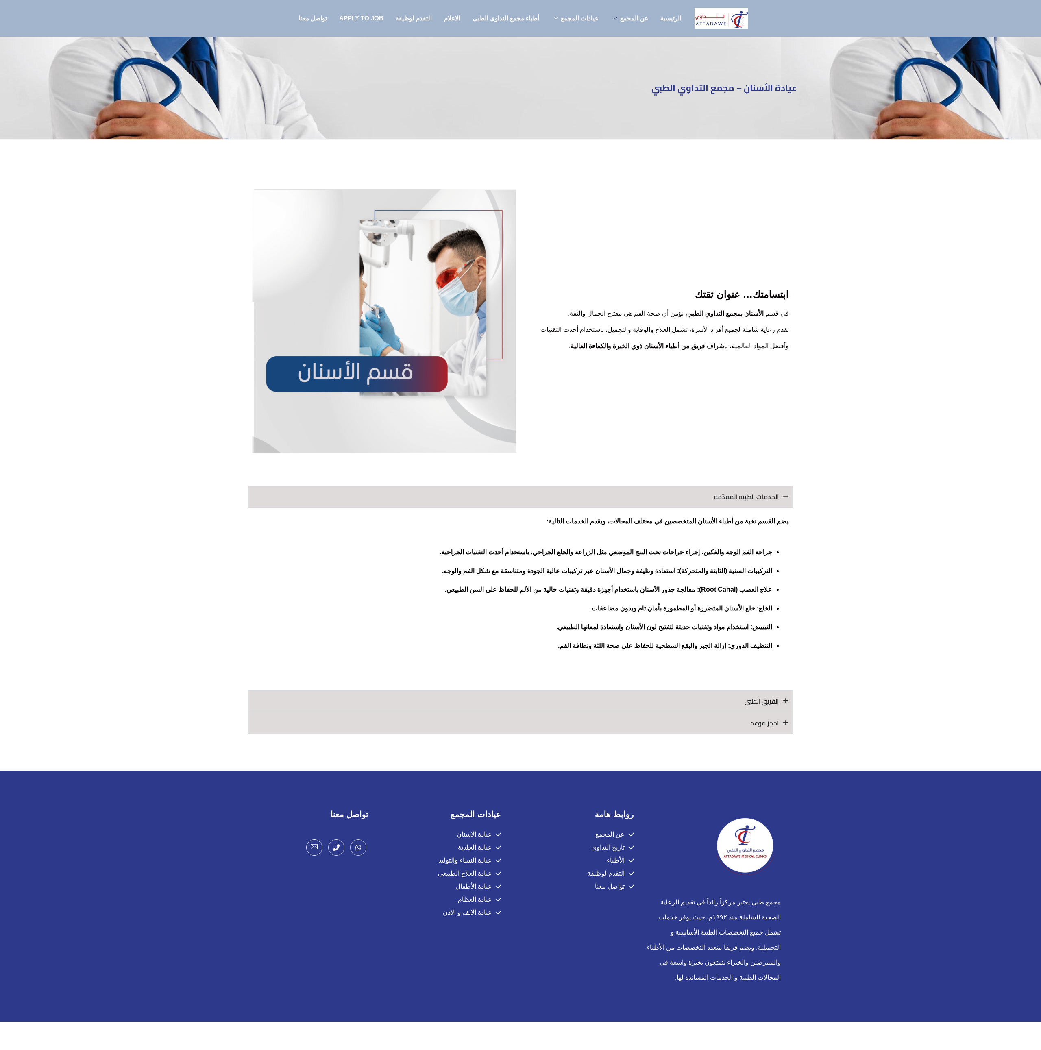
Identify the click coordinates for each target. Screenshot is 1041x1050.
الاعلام (452, 18)
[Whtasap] (358, 847)
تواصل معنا (313, 18)
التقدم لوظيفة (414, 18)
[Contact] (336, 847)
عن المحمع (634, 18)
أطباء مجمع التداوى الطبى (506, 18)
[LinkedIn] (314, 847)
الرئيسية (671, 18)
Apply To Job (361, 18)
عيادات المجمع (580, 18)
